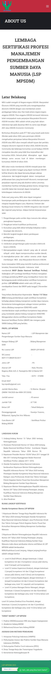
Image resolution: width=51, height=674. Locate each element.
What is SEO (7, 669)
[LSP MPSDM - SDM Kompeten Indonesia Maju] (7, 6)
